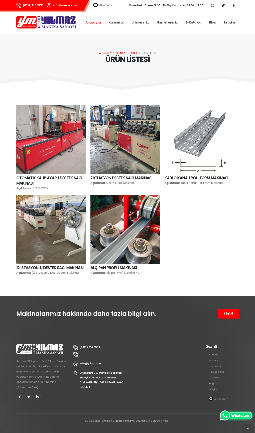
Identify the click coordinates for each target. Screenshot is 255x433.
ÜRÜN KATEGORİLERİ (126, 53)
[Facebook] (233, 5)
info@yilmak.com (65, 5)
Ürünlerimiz (140, 22)
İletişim (229, 22)
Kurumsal (116, 22)
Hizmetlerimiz (167, 22)
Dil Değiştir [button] (104, 5)
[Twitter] (223, 5)
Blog (212, 22)
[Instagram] (212, 5)
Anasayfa (93, 22)
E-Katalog (193, 22)
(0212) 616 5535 (33, 5)
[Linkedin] (37, 397)
